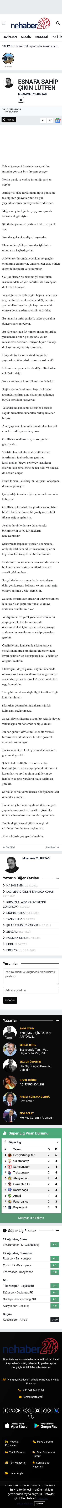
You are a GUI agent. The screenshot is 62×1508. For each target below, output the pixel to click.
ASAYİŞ (26, 37)
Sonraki (51, 847)
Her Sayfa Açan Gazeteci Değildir (35, 1067)
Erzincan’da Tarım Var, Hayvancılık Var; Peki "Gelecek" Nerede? (34, 1051)
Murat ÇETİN (28, 1045)
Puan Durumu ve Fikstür (44, 1454)
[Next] (56, 1410)
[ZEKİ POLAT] (10, 1115)
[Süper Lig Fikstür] (57, 1230)
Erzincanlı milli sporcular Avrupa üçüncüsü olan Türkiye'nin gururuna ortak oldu (31, 46)
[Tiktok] (44, 1410)
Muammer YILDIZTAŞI (33, 94)
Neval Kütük (28, 1080)
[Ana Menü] (4, 23)
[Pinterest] (18, 1410)
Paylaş (10, 119)
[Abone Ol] (58, 120)
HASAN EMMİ (15, 885)
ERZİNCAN (10, 37)
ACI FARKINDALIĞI (32, 1084)
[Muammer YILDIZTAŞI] (8, 82)
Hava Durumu (45, 1441)
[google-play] (46, 1426)
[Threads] (50, 1410)
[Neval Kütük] (10, 1082)
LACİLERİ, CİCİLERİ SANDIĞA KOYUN (30, 891)
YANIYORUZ (14, 919)
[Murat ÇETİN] (10, 1049)
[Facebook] (5, 1410)
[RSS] (31, 1416)
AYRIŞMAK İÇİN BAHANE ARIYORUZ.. (36, 1034)
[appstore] (16, 1426)
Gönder (10, 1000)
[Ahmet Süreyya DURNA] (10, 1098)
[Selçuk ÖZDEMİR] (10, 1065)
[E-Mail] (21, 100)
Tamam (39, 1504)
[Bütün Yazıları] (57, 878)
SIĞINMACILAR (16, 913)
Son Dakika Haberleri (41, 1464)
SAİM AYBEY (27, 1028)
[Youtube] (37, 1410)
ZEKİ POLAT (27, 1113)
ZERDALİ (12, 931)
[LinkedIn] (31, 1410)
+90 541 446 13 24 (33, 1390)
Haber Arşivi (16, 1473)
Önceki (10, 847)
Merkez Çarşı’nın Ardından (36, 1117)
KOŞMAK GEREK (17, 937)
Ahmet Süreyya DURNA (35, 1096)
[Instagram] (25, 1410)
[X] (12, 1410)
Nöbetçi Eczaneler (12, 1443)
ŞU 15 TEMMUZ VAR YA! (22, 925)
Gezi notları (27, 1101)
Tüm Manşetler (17, 1462)
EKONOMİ (41, 37)
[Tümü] (57, 1020)
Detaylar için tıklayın (31, 1217)
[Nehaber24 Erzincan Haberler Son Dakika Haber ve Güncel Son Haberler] (31, 23)
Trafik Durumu (17, 1452)
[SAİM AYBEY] (10, 1032)
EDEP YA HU (14, 950)
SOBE (10, 944)
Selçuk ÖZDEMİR (30, 1061)
